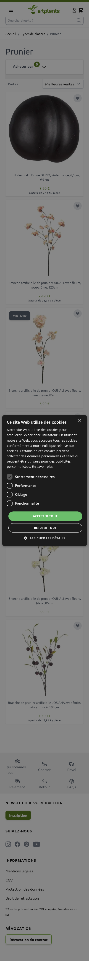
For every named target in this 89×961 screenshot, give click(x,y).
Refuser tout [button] (45, 528)
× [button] (79, 420)
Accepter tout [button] (45, 516)
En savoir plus (42, 466)
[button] (44, 538)
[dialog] (44, 480)
